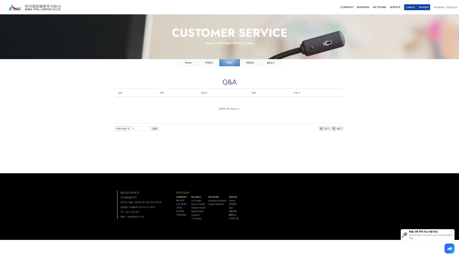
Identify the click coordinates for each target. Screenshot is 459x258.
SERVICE (395, 7)
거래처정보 (181, 215)
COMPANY (346, 7)
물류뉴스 (271, 62)
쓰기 (326, 128)
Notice (188, 62)
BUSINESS (363, 7)
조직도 (179, 207)
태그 (339, 128)
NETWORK (379, 7)
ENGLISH (452, 7)
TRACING (423, 7)
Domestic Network (217, 200)
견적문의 (209, 62)
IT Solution (196, 218)
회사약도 (180, 211)
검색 (155, 128)
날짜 (254, 92)
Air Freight (196, 200)
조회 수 (296, 92)
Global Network (216, 204)
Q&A (229, 62)
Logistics (195, 215)
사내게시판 (234, 218)
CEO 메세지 (181, 204)
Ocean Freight (198, 204)
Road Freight (197, 211)
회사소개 (180, 200)
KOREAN (439, 7)
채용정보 (250, 62)
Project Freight (198, 207)
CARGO (410, 7)
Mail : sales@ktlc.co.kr (132, 216)
